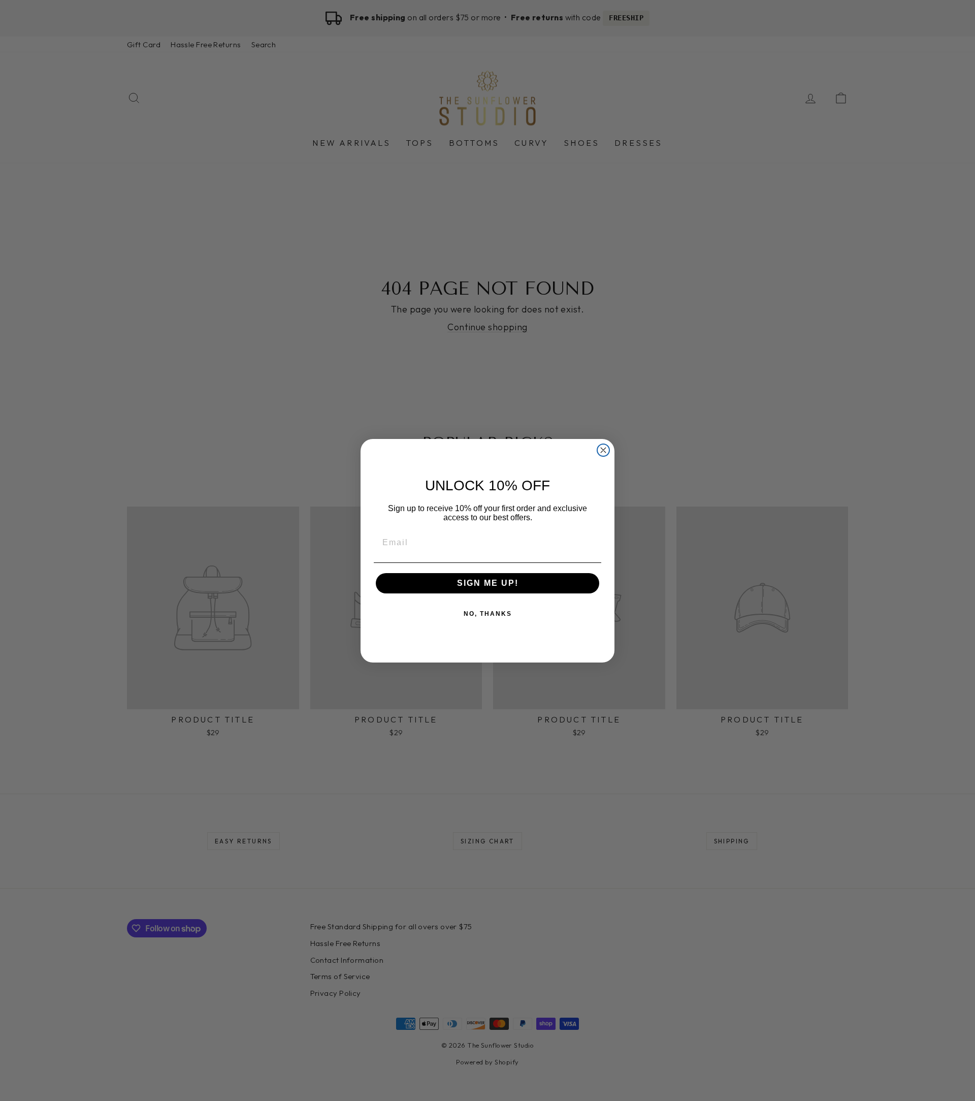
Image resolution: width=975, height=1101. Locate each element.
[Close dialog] (603, 450)
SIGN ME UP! (487, 583)
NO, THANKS (488, 613)
